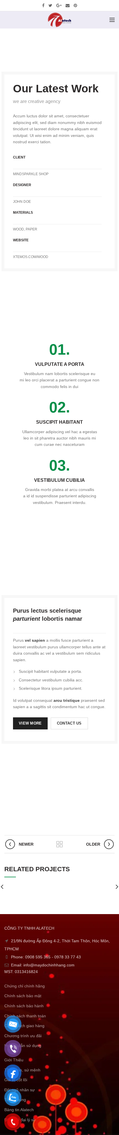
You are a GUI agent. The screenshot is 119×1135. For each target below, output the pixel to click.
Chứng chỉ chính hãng (24, 986)
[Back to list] (59, 844)
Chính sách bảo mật (22, 995)
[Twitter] (50, 5)
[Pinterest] (75, 5)
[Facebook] (43, 5)
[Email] (68, 5)
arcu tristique (66, 700)
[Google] (59, 5)
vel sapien (35, 640)
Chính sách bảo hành (24, 1006)
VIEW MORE (30, 723)
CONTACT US (69, 723)
